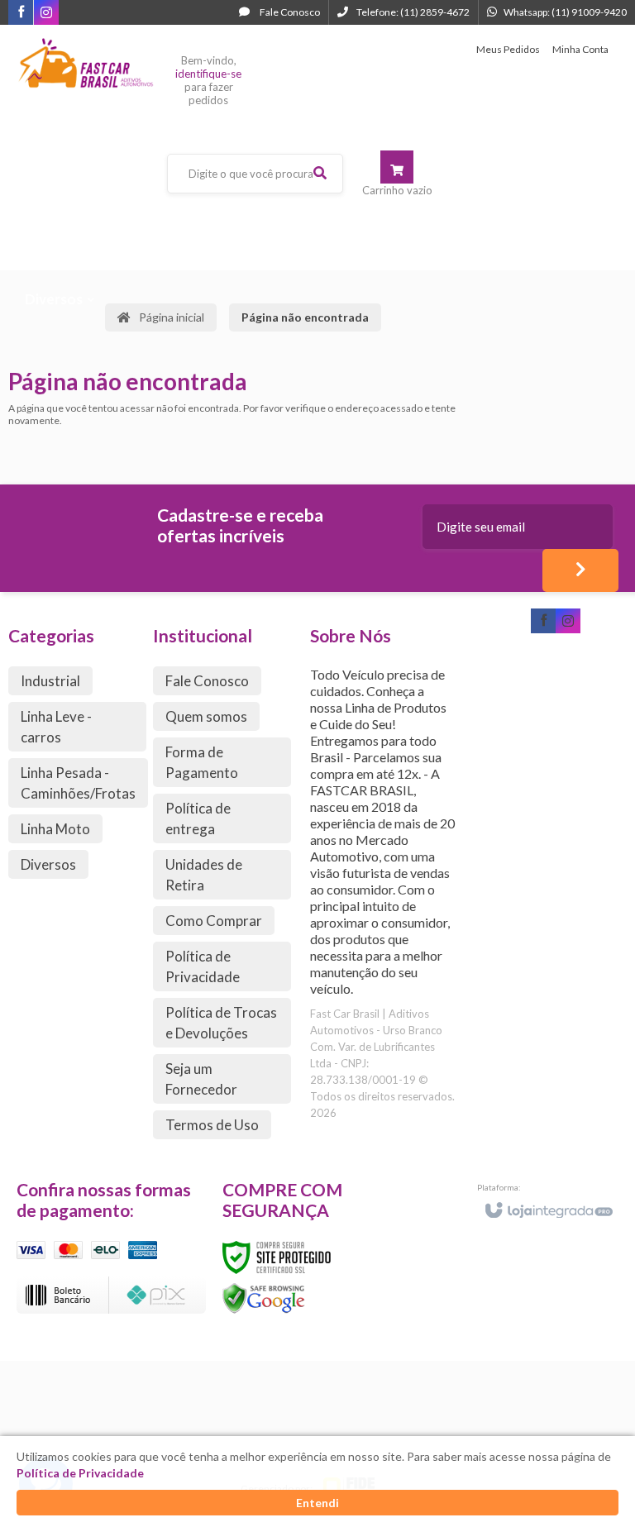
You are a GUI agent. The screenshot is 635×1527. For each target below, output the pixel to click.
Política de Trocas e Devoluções (221, 1023)
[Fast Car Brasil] (86, 63)
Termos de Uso (212, 1124)
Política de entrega (198, 818)
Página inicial (171, 317)
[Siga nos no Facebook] (20, 13)
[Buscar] (320, 173)
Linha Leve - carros (56, 727)
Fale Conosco (289, 12)
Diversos (48, 864)
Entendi (317, 1503)
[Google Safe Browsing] (263, 1297)
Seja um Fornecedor (201, 1079)
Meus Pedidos (508, 49)
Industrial (50, 681)
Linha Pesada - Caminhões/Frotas (78, 783)
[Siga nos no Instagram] (46, 13)
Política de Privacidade (202, 966)
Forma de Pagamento (201, 762)
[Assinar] (580, 570)
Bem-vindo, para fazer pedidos (208, 80)
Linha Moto (55, 828)
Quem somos (206, 716)
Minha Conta (580, 49)
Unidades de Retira (203, 875)
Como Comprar (213, 920)
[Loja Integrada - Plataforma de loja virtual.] (547, 1203)
